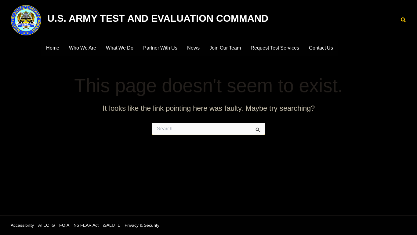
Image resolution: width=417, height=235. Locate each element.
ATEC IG (46, 225)
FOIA (64, 225)
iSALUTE (111, 225)
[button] (403, 20)
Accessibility (22, 225)
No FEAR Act (86, 225)
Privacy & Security (142, 225)
